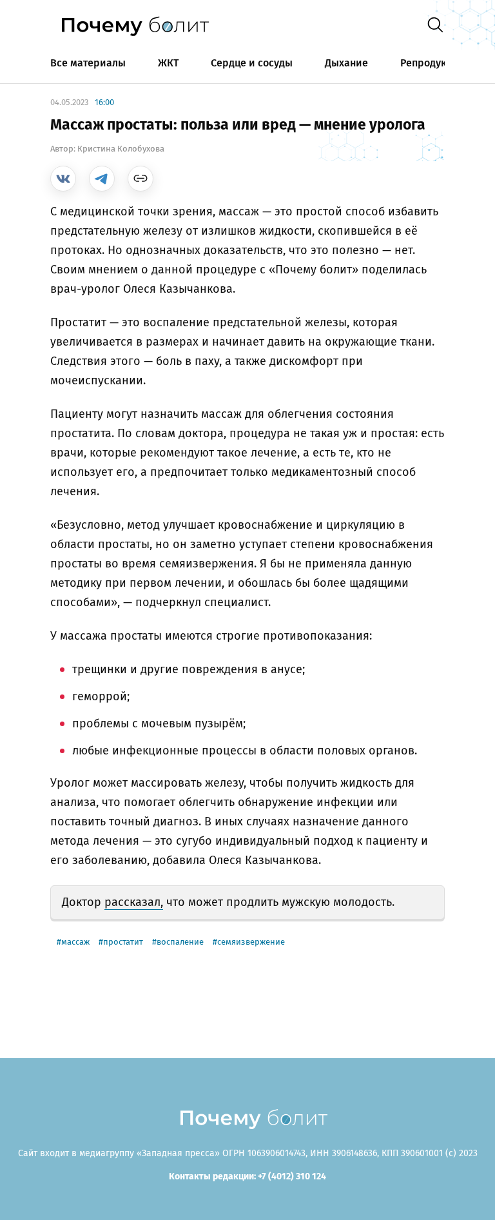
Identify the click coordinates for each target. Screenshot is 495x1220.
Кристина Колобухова (120, 148)
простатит (123, 942)
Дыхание (346, 63)
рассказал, (133, 902)
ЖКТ (168, 63)
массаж (75, 942)
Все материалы (88, 63)
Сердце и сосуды (252, 63)
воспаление (180, 942)
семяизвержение (251, 942)
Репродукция (432, 63)
